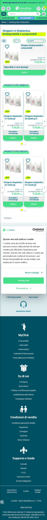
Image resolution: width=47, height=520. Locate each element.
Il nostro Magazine (23, 481)
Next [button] (44, 121)
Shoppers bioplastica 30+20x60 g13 (34, 117)
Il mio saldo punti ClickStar (23, 358)
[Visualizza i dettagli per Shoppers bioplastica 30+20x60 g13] (34, 101)
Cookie (26, 491)
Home (3, 22)
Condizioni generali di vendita (23, 423)
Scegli (24, 72)
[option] (23, 2)
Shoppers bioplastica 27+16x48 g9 (13, 117)
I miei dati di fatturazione (24, 354)
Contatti (23, 464)
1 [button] (22, 144)
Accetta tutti (23, 280)
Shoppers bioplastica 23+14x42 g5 (13, 183)
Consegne (23, 431)
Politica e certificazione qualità (23, 390)
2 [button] (25, 144)
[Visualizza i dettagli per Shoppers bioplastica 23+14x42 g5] (13, 167)
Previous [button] (3, 121)
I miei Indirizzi (23, 349)
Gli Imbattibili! (25, 18)
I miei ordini (23, 345)
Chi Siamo (23, 382)
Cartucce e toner (23, 477)
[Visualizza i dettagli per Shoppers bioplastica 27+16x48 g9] (13, 101)
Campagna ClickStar (23, 399)
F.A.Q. (23, 472)
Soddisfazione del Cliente (23, 395)
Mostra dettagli (32, 272)
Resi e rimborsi (23, 440)
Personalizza (22, 288)
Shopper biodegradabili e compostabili (32, 46)
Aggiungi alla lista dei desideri (7, 46)
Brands (24, 468)
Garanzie (23, 436)
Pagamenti (23, 427)
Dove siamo (23, 386)
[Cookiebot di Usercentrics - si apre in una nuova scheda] (33, 230)
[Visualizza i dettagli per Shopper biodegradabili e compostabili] (11, 57)
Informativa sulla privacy (12, 491)
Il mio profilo (23, 341)
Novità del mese (8, 18)
